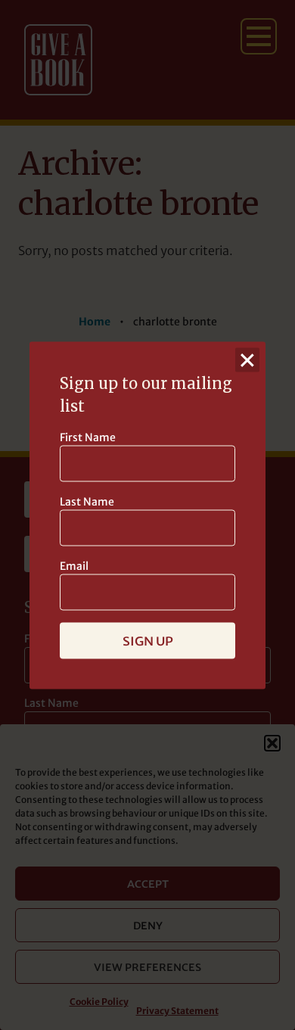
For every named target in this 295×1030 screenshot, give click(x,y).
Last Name (87, 501)
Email (74, 565)
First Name (88, 436)
